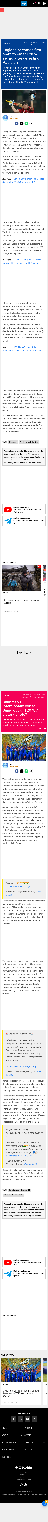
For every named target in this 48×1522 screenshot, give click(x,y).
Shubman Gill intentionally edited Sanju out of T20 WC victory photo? (20, 708)
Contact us (23, 1475)
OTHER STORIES (9, 562)
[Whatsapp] (26, 123)
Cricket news (13, 442)
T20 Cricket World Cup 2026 (29, 442)
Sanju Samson (14, 1190)
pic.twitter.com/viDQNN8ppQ (19, 886)
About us (23, 1472)
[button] (3, 3)
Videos (5, 593)
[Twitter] (22, 123)
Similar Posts (7, 1355)
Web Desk (14, 119)
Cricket (7, 696)
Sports (6, 44)
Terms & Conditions (23, 1480)
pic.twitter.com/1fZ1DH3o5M (19, 1156)
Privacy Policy (23, 1477)
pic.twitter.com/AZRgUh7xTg (23, 1066)
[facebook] (17, 123)
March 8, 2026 (30, 1164)
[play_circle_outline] (21, 578)
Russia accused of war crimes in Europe (21, 601)
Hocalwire (42, 1494)
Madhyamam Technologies (20, 1494)
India (46, 583)
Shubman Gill (25, 1190)
